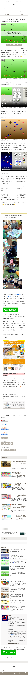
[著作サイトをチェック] (2, 450)
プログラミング (5, 438)
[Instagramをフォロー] (7, 450)
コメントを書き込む (14, 543)
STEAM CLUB (11, 634)
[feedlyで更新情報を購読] (12, 450)
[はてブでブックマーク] (14, 45)
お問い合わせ (9, 296)
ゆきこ (9, 615)
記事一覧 (21, 669)
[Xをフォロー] (5, 450)
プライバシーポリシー (7, 671)
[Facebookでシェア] (10, 45)
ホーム (7, 669)
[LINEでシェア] (17, 45)
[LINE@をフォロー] (9, 450)
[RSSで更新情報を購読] (14, 450)
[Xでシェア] (7, 45)
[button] (20, 45)
